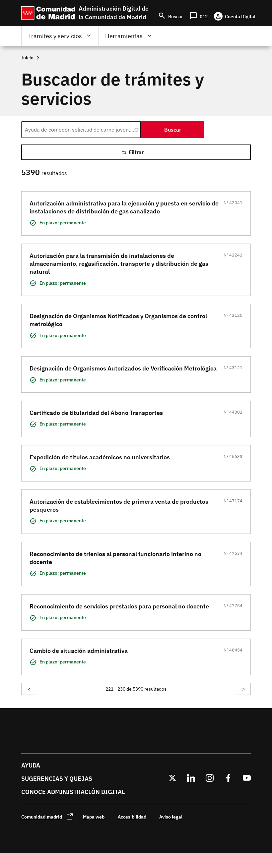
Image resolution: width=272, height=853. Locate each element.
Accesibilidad (132, 817)
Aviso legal (170, 817)
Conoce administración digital (73, 792)
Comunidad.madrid (41, 817)
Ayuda (30, 765)
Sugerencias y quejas (56, 778)
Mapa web (93, 817)
